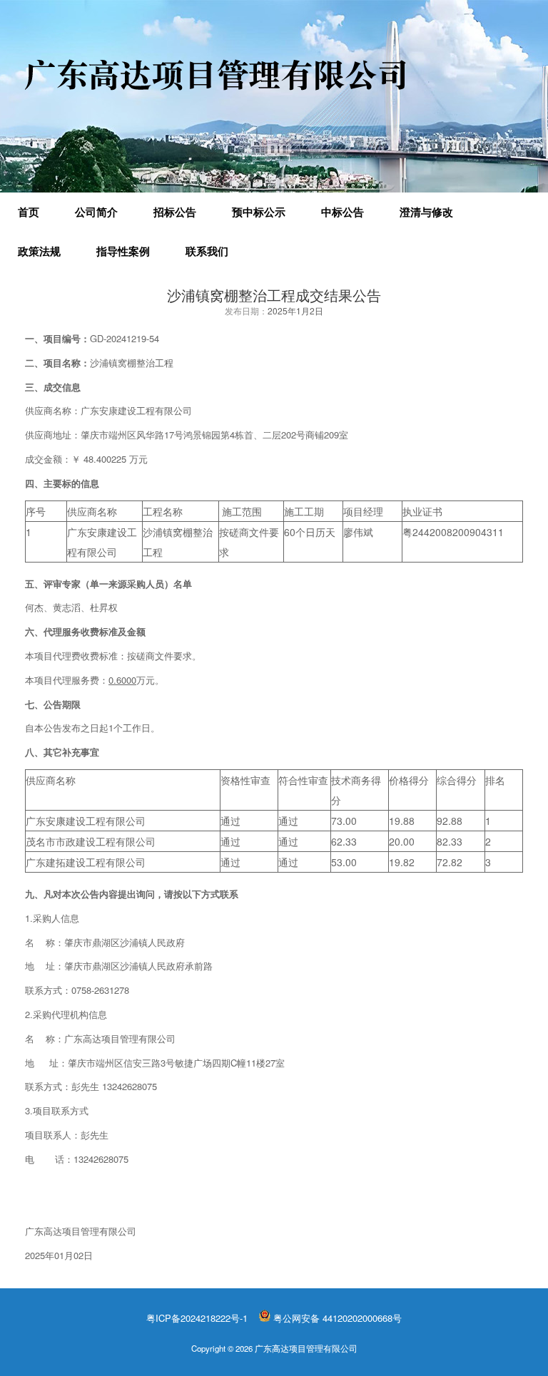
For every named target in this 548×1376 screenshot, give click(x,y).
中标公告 (342, 212)
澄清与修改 (426, 212)
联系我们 (207, 251)
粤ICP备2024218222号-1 (197, 1318)
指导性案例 (123, 251)
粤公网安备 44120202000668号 (337, 1318)
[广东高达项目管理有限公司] (215, 75)
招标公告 (174, 212)
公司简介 (96, 212)
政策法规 (39, 251)
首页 (28, 212)
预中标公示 (258, 212)
